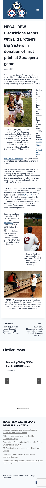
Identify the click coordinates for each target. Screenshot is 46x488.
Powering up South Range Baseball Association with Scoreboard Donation (11, 328)
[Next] (39, 381)
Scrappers (8, 223)
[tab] (18, 408)
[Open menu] (37, 10)
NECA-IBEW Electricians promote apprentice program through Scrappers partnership (34, 329)
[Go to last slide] (7, 381)
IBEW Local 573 (28, 195)
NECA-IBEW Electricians (13, 159)
